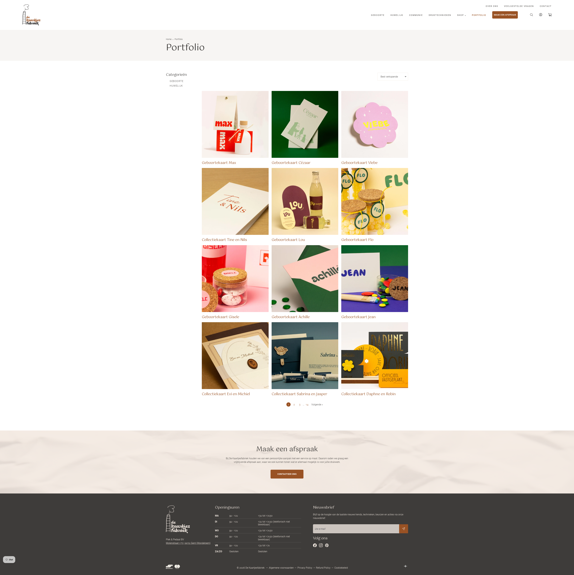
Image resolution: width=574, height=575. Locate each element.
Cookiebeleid (341, 567)
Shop (461, 15)
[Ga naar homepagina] (31, 14)
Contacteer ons (287, 474)
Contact (546, 6)
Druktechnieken (440, 15)
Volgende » (317, 404)
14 (307, 404)
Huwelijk (396, 15)
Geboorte (377, 15)
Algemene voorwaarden (281, 567)
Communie (416, 15)
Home (168, 39)
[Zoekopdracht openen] (531, 15)
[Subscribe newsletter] (403, 528)
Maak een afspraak (505, 14)
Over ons (492, 6)
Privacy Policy (304, 567)
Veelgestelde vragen (519, 6)
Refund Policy (323, 567)
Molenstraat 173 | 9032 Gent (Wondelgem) (188, 542)
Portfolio (479, 15)
